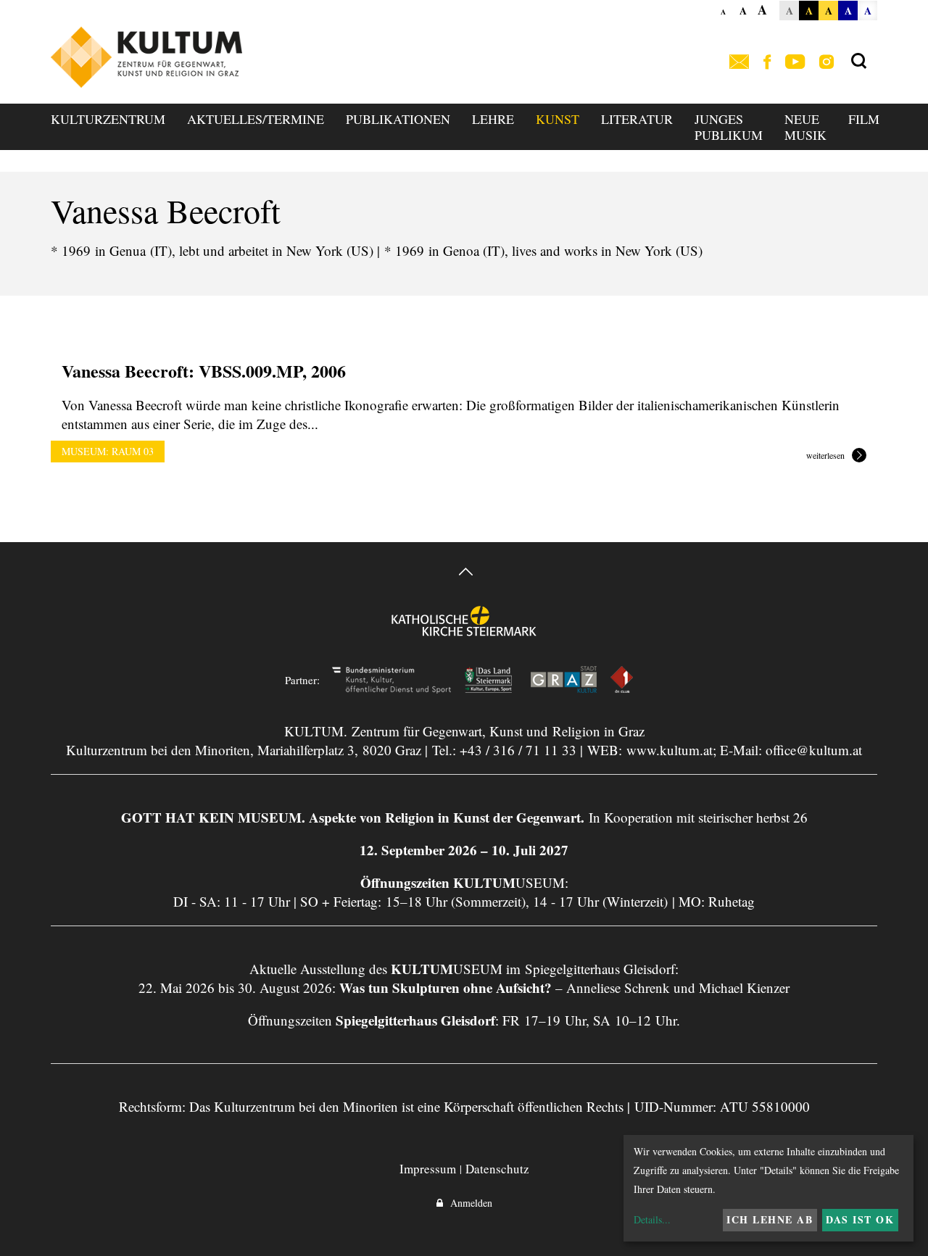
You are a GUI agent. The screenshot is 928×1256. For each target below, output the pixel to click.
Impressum (427, 1169)
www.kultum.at (669, 750)
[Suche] (858, 61)
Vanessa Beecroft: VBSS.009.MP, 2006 (204, 370)
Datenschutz (497, 1169)
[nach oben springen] (464, 573)
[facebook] (767, 62)
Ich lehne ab (769, 1219)
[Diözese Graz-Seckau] (464, 630)
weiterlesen (825, 455)
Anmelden (467, 1203)
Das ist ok (860, 1219)
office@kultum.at (814, 750)
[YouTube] (795, 62)
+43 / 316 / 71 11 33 (518, 750)
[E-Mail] (739, 62)
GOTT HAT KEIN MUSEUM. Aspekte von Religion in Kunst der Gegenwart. (352, 817)
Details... (652, 1219)
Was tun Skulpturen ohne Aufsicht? (445, 987)
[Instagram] (826, 62)
